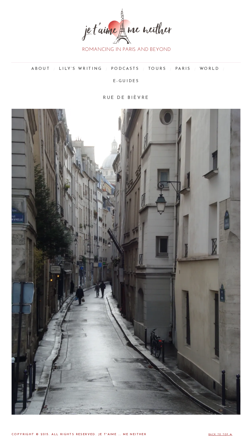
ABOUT (40, 69)
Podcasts (125, 69)
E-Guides (126, 81)
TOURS (157, 69)
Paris (183, 69)
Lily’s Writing (80, 69)
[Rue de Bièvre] (126, 414)
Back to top (219, 435)
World (209, 69)
